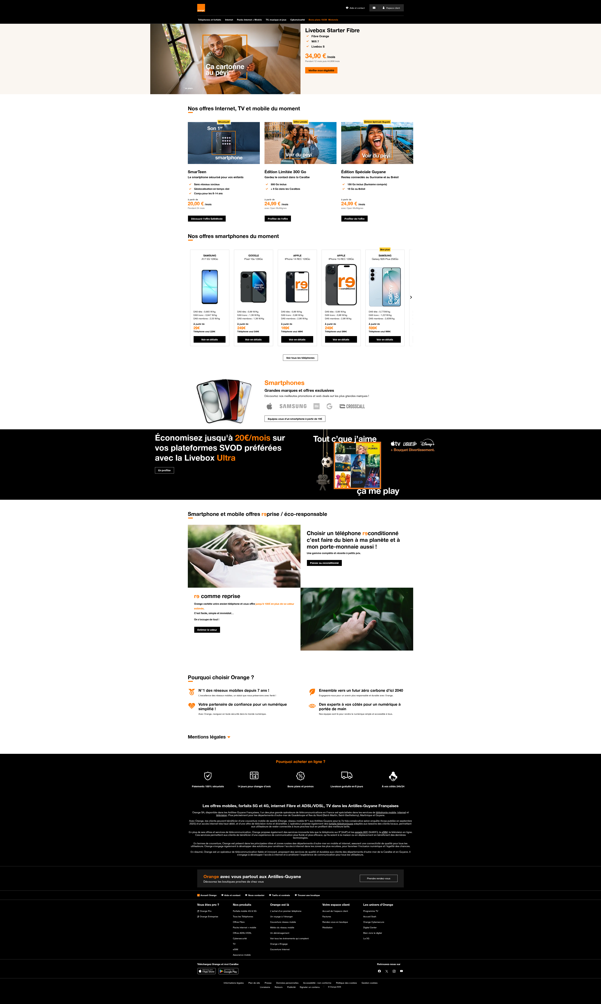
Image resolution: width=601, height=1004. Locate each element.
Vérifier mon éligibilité (321, 70)
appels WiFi (361, 832)
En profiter (164, 470)
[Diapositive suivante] (410, 297)
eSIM (385, 832)
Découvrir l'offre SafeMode (207, 218)
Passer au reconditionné (324, 562)
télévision (221, 815)
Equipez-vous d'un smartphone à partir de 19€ (295, 418)
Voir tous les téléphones (300, 357)
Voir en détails (209, 339)
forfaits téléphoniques (341, 823)
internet (401, 812)
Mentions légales (207, 737)
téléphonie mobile (386, 812)
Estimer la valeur (207, 629)
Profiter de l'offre (278, 218)
